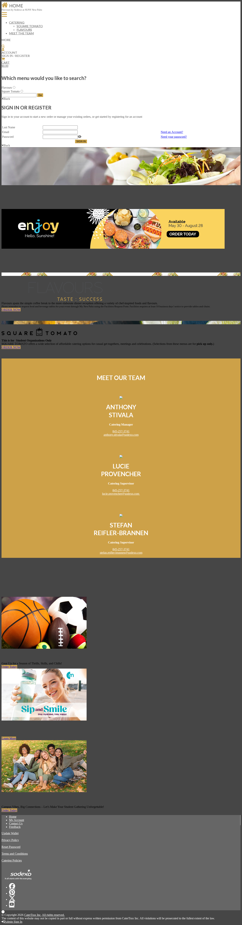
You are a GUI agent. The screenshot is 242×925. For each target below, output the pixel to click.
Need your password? (174, 136)
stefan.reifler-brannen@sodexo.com (121, 552)
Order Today (9, 666)
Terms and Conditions (15, 853)
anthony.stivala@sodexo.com (121, 434)
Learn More (9, 738)
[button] (6, 98)
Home (12, 816)
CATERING (16, 22)
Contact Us (15, 823)
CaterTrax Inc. (32, 914)
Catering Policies (12, 860)
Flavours (7, 87)
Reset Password (11, 846)
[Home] (12, 7)
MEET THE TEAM (21, 33)
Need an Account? (172, 132)
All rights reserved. (53, 914)
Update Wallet (10, 833)
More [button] (6, 40)
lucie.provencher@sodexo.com (121, 493)
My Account (16, 820)
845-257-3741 (121, 431)
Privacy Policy (10, 840)
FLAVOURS (24, 29)
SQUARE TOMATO (30, 26)
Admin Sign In (13, 921)
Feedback (15, 826)
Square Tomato (11, 91)
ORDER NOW (11, 309)
